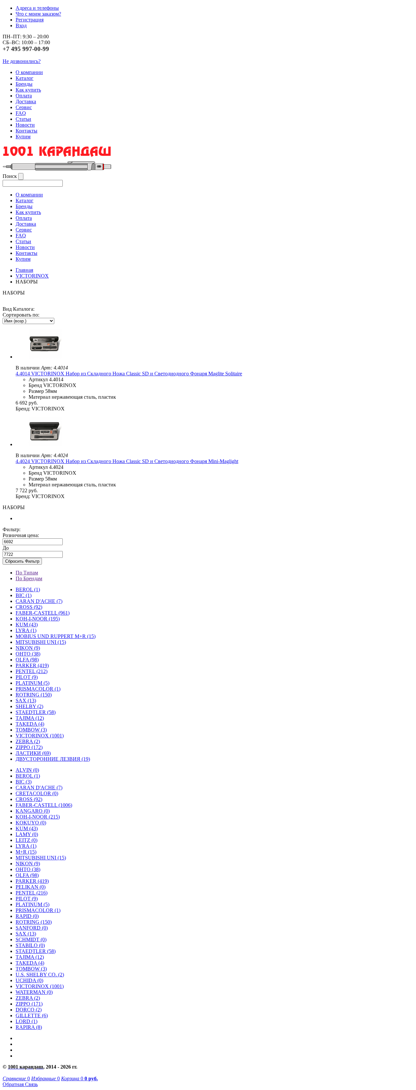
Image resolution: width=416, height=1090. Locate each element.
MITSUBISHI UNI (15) (41, 857)
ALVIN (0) (27, 770)
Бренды (24, 84)
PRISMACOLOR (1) (38, 689)
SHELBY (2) (29, 706)
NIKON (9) (28, 863)
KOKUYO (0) (31, 822)
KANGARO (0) (33, 811)
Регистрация (30, 19)
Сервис (24, 107)
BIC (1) (24, 595)
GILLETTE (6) (32, 1015)
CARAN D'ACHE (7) (39, 787)
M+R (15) (26, 852)
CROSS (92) (29, 799)
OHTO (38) (28, 869)
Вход (21, 25)
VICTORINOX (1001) (40, 986)
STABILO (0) (30, 945)
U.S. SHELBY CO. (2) (40, 974)
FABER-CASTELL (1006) (44, 805)
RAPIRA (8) (29, 1027)
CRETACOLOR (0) (37, 793)
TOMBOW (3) (31, 730)
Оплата (24, 95)
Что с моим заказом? (38, 14)
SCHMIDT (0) (31, 939)
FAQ (21, 113)
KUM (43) (27, 624)
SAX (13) (26, 933)
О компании (29, 72)
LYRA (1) (26, 630)
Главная (24, 270)
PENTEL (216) (31, 893)
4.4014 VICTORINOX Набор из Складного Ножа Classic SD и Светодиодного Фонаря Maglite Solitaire (129, 373)
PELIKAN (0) (31, 887)
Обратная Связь (20, 1084)
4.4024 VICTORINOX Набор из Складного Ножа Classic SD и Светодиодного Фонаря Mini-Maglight (127, 461)
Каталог (24, 78)
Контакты (26, 130)
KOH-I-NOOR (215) (38, 817)
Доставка (26, 101)
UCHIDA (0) (29, 980)
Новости (25, 125)
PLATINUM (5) (32, 904)
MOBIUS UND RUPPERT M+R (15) (56, 636)
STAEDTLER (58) (36, 951)
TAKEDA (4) (30, 724)
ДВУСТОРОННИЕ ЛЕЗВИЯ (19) (53, 759)
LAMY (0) (27, 834)
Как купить (28, 90)
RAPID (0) (27, 916)
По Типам (27, 572)
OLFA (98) (27, 875)
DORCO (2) (29, 1009)
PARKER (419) (32, 881)
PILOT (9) (27, 677)
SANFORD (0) (32, 928)
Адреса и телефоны (37, 8)
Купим (23, 136)
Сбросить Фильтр (22, 561)
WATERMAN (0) (34, 992)
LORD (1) (26, 1021)
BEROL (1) (28, 589)
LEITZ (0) (26, 840)
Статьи (23, 119)
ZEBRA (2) (28, 741)
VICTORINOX (32, 276)
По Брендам (29, 578)
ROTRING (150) (34, 922)
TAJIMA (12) (30, 957)
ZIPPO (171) (29, 1004)
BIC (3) (24, 781)
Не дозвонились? (22, 61)
